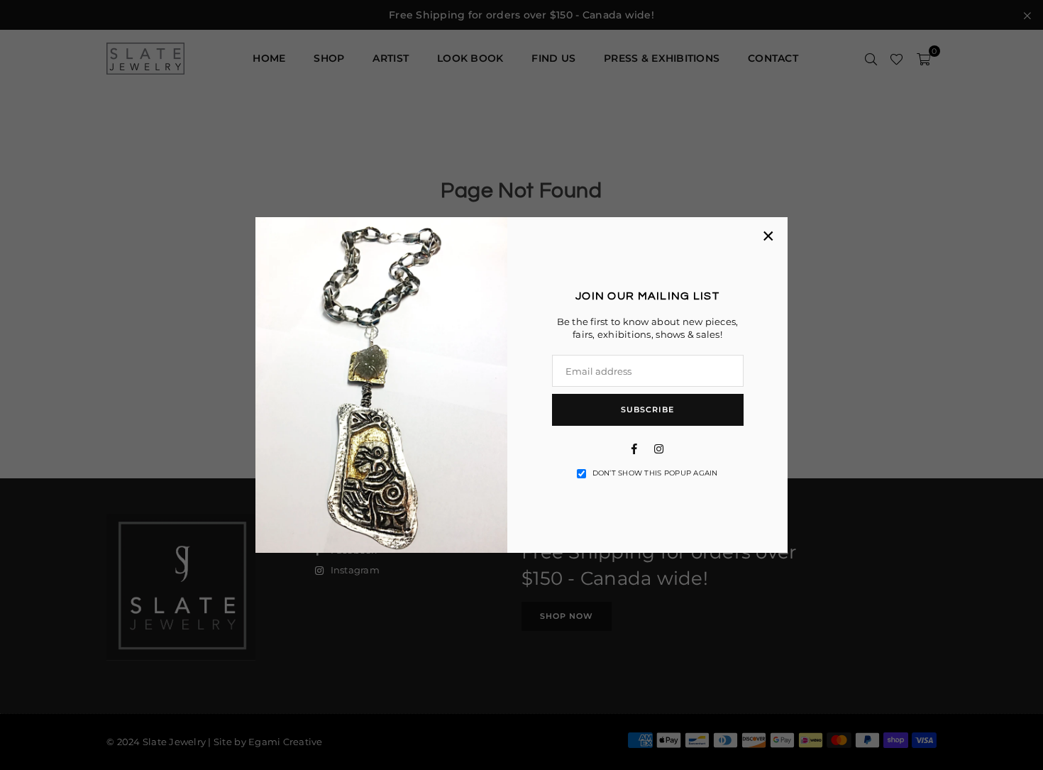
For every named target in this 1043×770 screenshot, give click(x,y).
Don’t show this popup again (655, 473)
